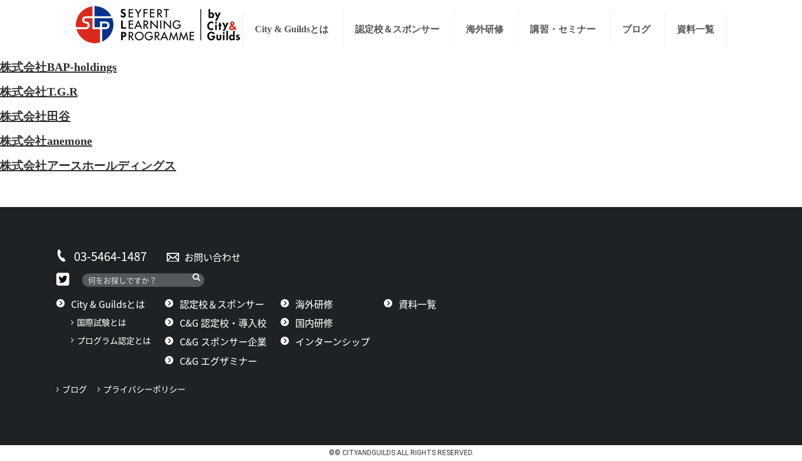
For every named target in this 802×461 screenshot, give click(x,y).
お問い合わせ (212, 257)
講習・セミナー (563, 29)
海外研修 (485, 29)
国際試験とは (101, 322)
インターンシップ (332, 341)
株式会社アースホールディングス (88, 165)
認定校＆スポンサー (397, 29)
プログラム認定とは (114, 340)
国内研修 (314, 323)
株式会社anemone (46, 140)
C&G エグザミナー (218, 361)
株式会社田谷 (35, 116)
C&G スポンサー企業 (223, 341)
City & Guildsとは (292, 29)
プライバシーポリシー (148, 389)
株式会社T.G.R (38, 91)
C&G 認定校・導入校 (223, 323)
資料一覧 (696, 29)
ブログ (636, 29)
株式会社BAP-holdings (58, 66)
